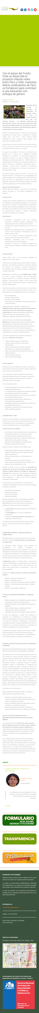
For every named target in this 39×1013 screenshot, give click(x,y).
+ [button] (5, 946)
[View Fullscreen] (33, 945)
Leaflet (24, 967)
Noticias (10, 100)
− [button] (5, 949)
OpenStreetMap (32, 967)
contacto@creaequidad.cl (11, 907)
